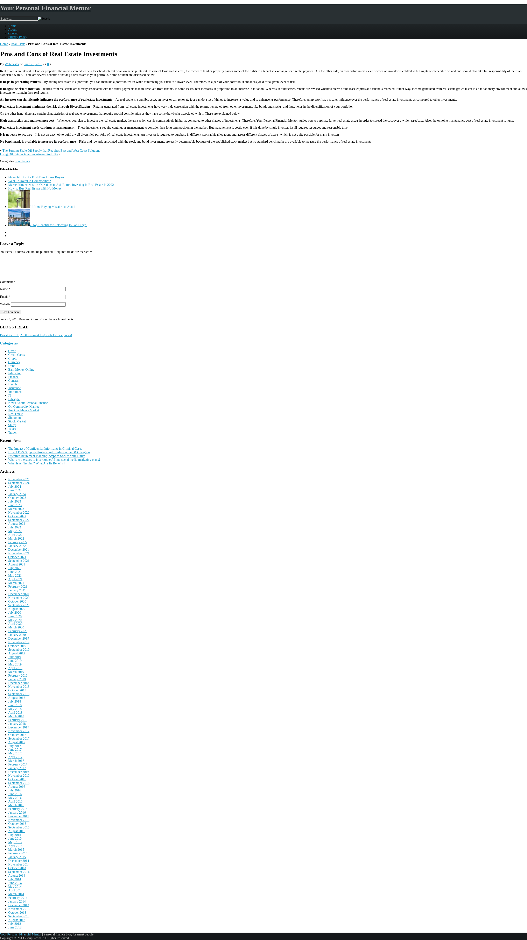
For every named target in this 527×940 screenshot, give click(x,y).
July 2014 (14, 879)
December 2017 (18, 727)
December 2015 (18, 816)
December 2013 (18, 905)
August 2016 (16, 786)
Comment (7, 282)
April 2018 (15, 712)
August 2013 (16, 920)
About (12, 29)
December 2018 (18, 683)
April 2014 (15, 890)
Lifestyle (14, 399)
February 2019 (17, 675)
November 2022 (18, 512)
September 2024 (18, 483)
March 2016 (16, 805)
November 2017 (18, 731)
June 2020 (15, 616)
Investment (15, 391)
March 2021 (16, 583)
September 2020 (18, 605)
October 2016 (17, 779)
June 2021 (15, 572)
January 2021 (17, 590)
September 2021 (18, 560)
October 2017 (17, 734)
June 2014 (15, 883)
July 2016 (14, 790)
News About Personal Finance (28, 403)
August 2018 (16, 697)
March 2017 (16, 760)
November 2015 (18, 820)
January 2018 (17, 723)
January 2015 (17, 857)
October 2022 (17, 516)
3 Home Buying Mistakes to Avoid (52, 206)
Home (12, 26)
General (13, 380)
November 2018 (18, 686)
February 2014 (17, 897)
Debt (11, 366)
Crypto (12, 358)
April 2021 (15, 579)
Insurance (14, 388)
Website (5, 304)
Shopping (14, 417)
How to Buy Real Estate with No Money (35, 188)
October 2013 (17, 912)
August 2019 (16, 653)
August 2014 (16, 875)
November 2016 (18, 775)
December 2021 (18, 549)
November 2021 (18, 553)
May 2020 (15, 620)
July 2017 (14, 746)
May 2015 (15, 842)
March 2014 (16, 894)
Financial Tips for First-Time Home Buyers (36, 177)
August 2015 (16, 831)
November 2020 (18, 597)
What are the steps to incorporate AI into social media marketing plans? (54, 459)
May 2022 (15, 531)
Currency (14, 362)
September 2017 (18, 738)
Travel (12, 432)
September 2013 (18, 916)
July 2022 (14, 527)
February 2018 (17, 720)
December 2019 (18, 638)
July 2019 (14, 657)
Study (12, 425)
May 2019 (15, 664)
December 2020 (18, 594)
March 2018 (16, 716)
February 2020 (17, 631)
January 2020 (17, 634)
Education (14, 373)
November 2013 (18, 909)
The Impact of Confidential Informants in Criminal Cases (45, 448)
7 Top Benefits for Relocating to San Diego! (58, 225)
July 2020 (14, 612)
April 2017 (15, 757)
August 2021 (16, 564)
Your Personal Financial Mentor (45, 8)
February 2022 (17, 542)
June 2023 (15, 505)
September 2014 (18, 872)
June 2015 (15, 838)
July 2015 (14, 834)
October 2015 (17, 823)
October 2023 (17, 497)
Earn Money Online (21, 369)
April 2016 (15, 801)
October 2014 (17, 868)
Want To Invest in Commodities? (29, 181)
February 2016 (17, 809)
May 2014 (15, 886)
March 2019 (16, 672)
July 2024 (14, 486)
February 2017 (17, 764)
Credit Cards (16, 354)
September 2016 (18, 783)
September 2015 (18, 827)
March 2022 (16, 538)
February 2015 (17, 853)
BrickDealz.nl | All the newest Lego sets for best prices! (36, 335)
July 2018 (14, 701)
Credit (12, 351)
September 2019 (18, 649)
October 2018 (17, 690)
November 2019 (18, 642)
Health (12, 384)
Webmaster (12, 64)
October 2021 (17, 557)
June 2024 (15, 490)
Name (5, 289)
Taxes (12, 428)
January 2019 (17, 679)
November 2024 (18, 479)
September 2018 (18, 694)
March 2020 (16, 627)
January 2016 (17, 812)
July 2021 (14, 568)
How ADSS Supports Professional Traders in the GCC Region (49, 452)
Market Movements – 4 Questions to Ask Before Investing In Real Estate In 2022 (61, 184)
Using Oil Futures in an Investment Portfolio (29, 154)
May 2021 (15, 575)
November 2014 (18, 864)
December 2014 (18, 860)
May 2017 (15, 753)
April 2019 (15, 668)
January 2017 (17, 768)
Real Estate (18, 44)
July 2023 (14, 501)
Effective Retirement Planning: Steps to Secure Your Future (46, 456)
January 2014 (17, 901)
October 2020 (17, 601)
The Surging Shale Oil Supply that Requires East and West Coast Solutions (51, 150)
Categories (9, 343)
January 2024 (17, 494)
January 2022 (17, 546)
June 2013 (15, 927)
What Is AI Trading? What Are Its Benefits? (36, 463)
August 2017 (16, 742)
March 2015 (16, 849)
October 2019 (17, 646)
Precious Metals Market (23, 410)
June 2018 (15, 705)
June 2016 (15, 794)
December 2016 (18, 772)
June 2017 (15, 749)
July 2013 (14, 923)
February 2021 (17, 586)
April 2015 (15, 846)
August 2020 (16, 609)
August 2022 (16, 523)
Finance (13, 377)
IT (9, 395)
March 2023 (16, 509)
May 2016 (15, 797)
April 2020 (15, 623)
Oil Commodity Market (23, 406)
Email (5, 296)
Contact (13, 33)
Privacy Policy (17, 37)
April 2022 (15, 534)
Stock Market (17, 421)
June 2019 (15, 660)
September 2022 (18, 520)
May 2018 (15, 709)
